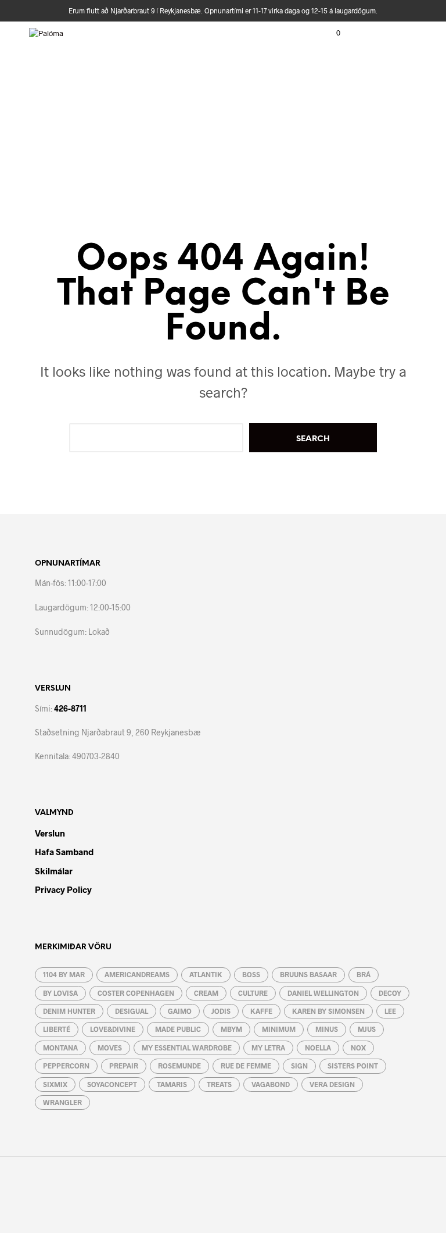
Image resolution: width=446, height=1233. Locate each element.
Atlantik (205, 974)
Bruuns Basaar (308, 974)
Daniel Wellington (323, 993)
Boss (251, 974)
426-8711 (70, 708)
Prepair (123, 1066)
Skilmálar (54, 871)
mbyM (231, 1029)
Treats (219, 1084)
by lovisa (60, 993)
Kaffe (261, 1011)
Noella (318, 1047)
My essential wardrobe (187, 1047)
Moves (110, 1047)
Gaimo (180, 1011)
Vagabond (270, 1084)
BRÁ (364, 974)
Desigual (131, 1011)
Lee (390, 1011)
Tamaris (172, 1084)
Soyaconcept (112, 1084)
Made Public (178, 1029)
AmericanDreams (137, 974)
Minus (326, 1029)
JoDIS (221, 1011)
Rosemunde (179, 1066)
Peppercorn (66, 1066)
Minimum (279, 1029)
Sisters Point (353, 1066)
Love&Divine (112, 1029)
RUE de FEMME (246, 1066)
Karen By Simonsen (328, 1011)
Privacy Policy (63, 889)
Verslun (50, 833)
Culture (253, 993)
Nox (358, 1047)
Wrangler (62, 1102)
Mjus (367, 1029)
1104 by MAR (64, 974)
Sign (299, 1066)
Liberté (56, 1029)
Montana (60, 1047)
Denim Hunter (69, 1011)
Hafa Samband (64, 851)
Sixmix (55, 1084)
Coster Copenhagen (136, 993)
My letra (268, 1047)
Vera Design (332, 1084)
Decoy (390, 993)
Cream (206, 993)
